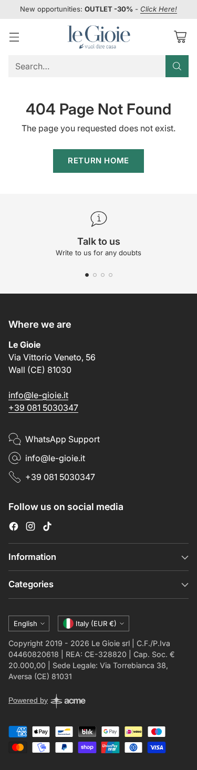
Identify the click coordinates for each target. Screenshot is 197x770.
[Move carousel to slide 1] (87, 275)
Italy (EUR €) (96, 623)
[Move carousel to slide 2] (95, 275)
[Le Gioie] (98, 37)
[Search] (177, 66)
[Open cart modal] (180, 37)
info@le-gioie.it (38, 395)
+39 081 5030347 (43, 407)
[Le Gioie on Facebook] (13, 528)
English (25, 623)
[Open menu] (14, 37)
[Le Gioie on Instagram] (30, 528)
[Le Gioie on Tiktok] (47, 528)
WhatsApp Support (62, 439)
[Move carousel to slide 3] (103, 275)
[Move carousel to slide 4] (110, 275)
